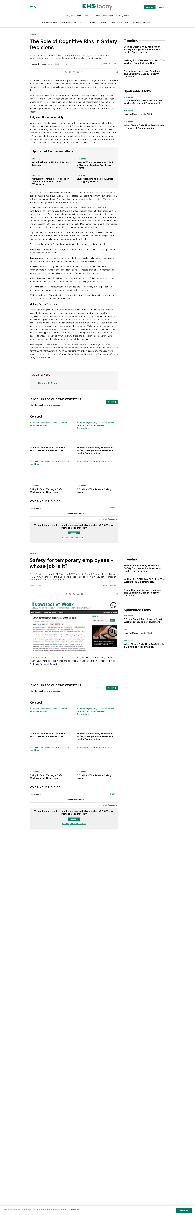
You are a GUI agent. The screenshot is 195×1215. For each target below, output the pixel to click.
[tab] (36, 508)
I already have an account (74, 537)
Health (103, 22)
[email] (82, 72)
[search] (35, 7)
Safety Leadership (88, 22)
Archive (33, 34)
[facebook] (66, 72)
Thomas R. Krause (38, 64)
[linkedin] (70, 72)
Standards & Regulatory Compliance (59, 22)
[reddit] (78, 72)
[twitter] (74, 72)
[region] (74, 514)
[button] (31, 7)
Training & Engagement (142, 22)
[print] (117, 72)
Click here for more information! (49, 579)
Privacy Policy (73, 1209)
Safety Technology (119, 22)
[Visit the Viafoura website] (112, 519)
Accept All (184, 1210)
